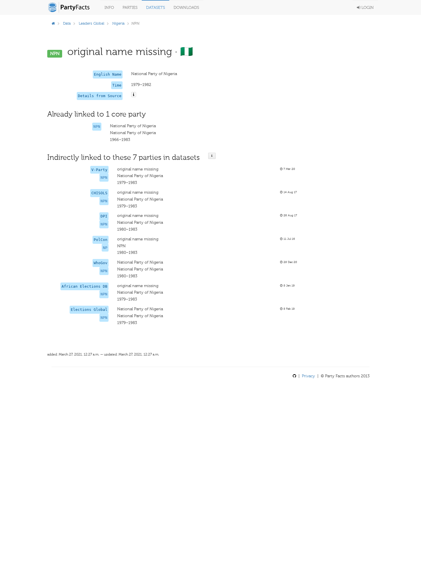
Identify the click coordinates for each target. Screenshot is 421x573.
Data (67, 23)
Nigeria (118, 23)
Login (367, 7)
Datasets (155, 7)
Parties (130, 7)
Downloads (186, 7)
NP (105, 248)
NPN (96, 126)
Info (109, 7)
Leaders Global (91, 23)
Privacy (308, 376)
